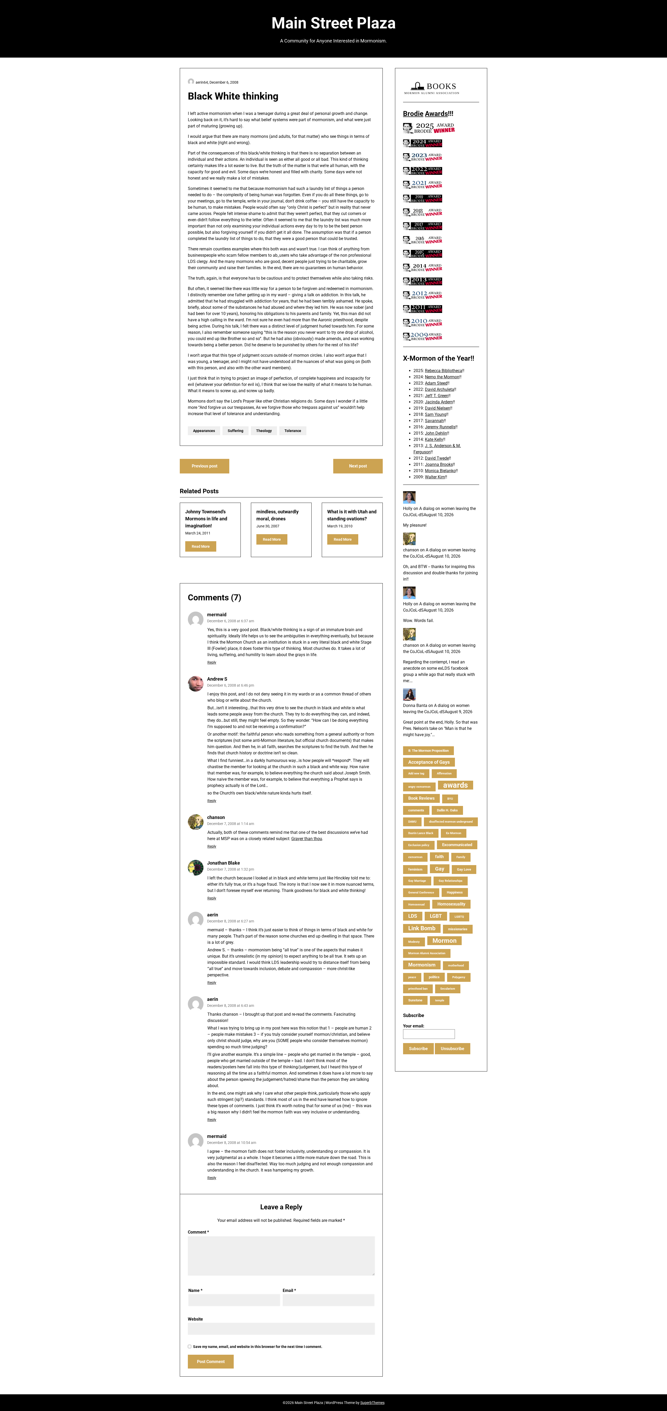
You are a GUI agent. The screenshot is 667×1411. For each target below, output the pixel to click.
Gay (439, 869)
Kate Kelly (434, 439)
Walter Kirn (435, 477)
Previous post (204, 466)
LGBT (436, 916)
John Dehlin (436, 433)
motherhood (456, 965)
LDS (412, 916)
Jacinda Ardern (439, 401)
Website (195, 1319)
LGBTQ (459, 917)
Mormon (444, 940)
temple (439, 1000)
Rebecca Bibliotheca (443, 370)
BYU (450, 798)
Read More (201, 546)
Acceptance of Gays (429, 762)
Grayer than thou (306, 838)
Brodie (413, 114)
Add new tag (416, 773)
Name (195, 1290)
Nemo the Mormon (442, 376)
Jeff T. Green (436, 395)
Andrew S (217, 679)
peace (412, 977)
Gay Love (464, 869)
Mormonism (421, 965)
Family (460, 857)
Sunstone (415, 1000)
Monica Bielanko (440, 470)
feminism (415, 869)
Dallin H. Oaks (447, 810)
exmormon (415, 857)
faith (439, 856)
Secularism (447, 988)
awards (455, 785)
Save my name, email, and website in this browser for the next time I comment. (257, 1347)
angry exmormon (419, 786)
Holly (407, 508)
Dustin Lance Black (420, 833)
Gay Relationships (450, 881)
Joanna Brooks (439, 464)
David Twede (437, 458)
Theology (264, 431)
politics (434, 977)
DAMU (412, 821)
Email (289, 1290)
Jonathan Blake (223, 863)
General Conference (421, 892)
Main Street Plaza (333, 23)
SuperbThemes (372, 1403)
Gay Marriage (417, 881)
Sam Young (435, 414)
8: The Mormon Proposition (428, 751)
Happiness (455, 892)
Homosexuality (451, 904)
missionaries (457, 929)
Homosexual (416, 904)
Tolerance (293, 431)
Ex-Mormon (453, 833)
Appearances (204, 431)
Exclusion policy (418, 845)
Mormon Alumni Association (426, 953)
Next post (358, 466)
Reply (211, 662)
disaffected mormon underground (451, 821)
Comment (198, 1232)
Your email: (413, 1026)
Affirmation (444, 773)
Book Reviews (421, 798)
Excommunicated (457, 844)
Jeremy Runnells (440, 426)
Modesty (414, 942)
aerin (212, 914)
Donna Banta (415, 705)
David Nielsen (437, 408)
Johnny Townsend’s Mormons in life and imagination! (206, 518)
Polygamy (458, 977)
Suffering (235, 431)
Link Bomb (421, 928)
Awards (436, 114)
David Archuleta (439, 389)
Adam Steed (436, 383)
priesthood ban (418, 988)
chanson (216, 817)
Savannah (434, 420)
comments (416, 810)
